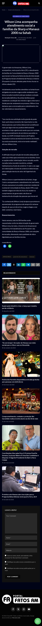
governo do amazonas (20, 257)
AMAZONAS (7, 257)
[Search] (39, 3)
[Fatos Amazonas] (21, 3)
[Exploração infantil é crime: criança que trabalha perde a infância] (21, 290)
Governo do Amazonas (21, 16)
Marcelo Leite (16, 618)
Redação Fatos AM (10, 38)
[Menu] (3, 3)
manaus (32, 257)
